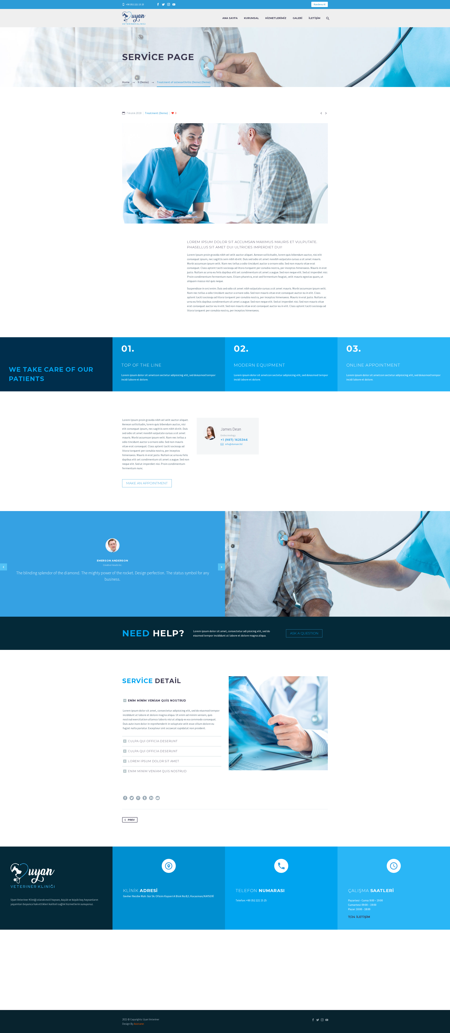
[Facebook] (158, 4)
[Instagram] (168, 4)
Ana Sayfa (230, 18)
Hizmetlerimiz (275, 18)
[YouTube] (173, 4)
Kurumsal (251, 18)
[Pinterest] (138, 798)
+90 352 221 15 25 (135, 4)
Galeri (297, 18)
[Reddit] (158, 798)
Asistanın (139, 1023)
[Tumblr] (145, 798)
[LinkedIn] (151, 798)
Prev (131, 819)
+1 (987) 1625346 (234, 439)
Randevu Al (319, 4)
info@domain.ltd (233, 444)
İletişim (314, 18)
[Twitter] (163, 4)
